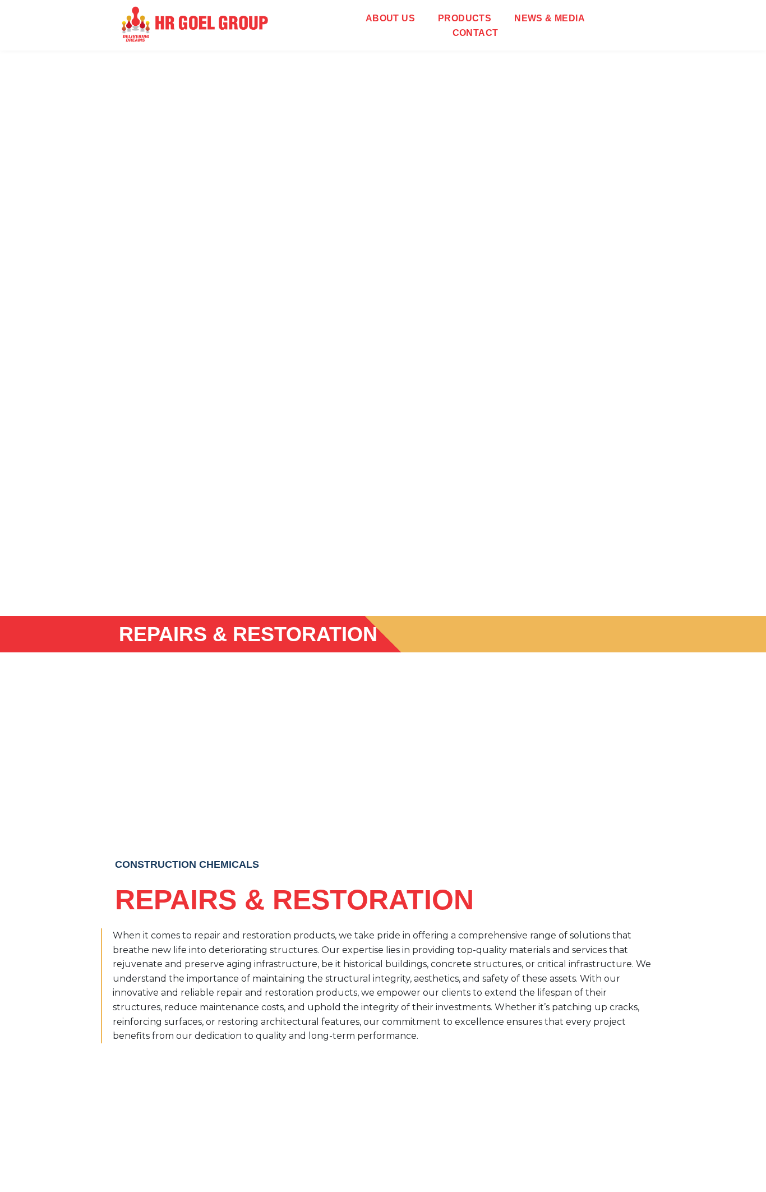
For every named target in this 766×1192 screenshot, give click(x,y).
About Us (390, 18)
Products (464, 18)
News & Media (549, 18)
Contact (476, 33)
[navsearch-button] (631, 25)
